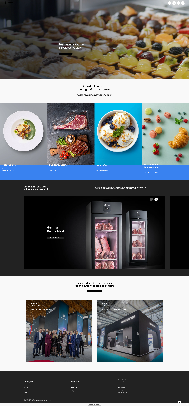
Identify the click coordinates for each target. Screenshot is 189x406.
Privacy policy (121, 387)
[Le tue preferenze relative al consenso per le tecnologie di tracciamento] (187, 404)
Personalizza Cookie (123, 392)
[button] (156, 199)
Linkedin (26, 387)
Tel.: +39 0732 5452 (123, 379)
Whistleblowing (121, 390)
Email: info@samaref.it (123, 381)
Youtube (26, 392)
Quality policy (74, 387)
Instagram (26, 390)
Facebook (26, 389)
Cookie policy (121, 389)
